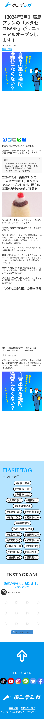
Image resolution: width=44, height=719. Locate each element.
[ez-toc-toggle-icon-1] (36, 160)
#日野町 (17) (32, 534)
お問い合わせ (28, 708)
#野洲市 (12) (14, 546)
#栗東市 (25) (22, 523)
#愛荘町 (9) (32, 546)
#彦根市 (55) (13, 511)
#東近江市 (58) (23, 506)
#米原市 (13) (32, 540)
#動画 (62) (32, 500)
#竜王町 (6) (31, 551)
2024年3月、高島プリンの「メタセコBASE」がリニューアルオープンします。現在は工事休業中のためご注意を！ (22, 165)
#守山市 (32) (13, 517)
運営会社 (13, 708)
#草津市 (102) (22, 494)
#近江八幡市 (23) (22, 528)
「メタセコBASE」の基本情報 (17, 170)
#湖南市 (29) (32, 517)
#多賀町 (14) (13, 540)
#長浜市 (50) (32, 511)
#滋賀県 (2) (31, 557)
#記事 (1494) (23, 483)
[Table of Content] (38, 160)
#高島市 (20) (13, 534)
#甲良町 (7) (14, 551)
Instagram (12, 355)
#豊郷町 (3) (14, 557)
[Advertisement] (22, 113)
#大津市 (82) (14, 500)
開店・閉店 (7, 49)
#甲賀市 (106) (22, 488)
